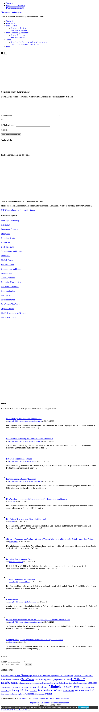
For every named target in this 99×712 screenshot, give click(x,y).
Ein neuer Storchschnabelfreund (19, 459)
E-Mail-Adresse (8, 125)
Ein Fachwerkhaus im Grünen (13, 313)
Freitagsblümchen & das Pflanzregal (21, 479)
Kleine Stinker (12, 599)
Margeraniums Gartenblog (11, 12)
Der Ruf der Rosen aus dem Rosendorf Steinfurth (26, 519)
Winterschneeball (84, 690)
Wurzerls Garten (7, 264)
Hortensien (46, 683)
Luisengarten (6, 273)
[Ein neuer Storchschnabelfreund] (8, 457)
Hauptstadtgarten (8, 291)
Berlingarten (6, 295)
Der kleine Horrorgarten (11, 282)
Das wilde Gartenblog (10, 286)
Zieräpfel (47, 693)
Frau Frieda (5, 256)
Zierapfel (30, 693)
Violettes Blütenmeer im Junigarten (20, 579)
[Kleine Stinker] (8, 598)
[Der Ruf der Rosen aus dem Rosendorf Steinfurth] (8, 517)
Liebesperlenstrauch (38, 687)
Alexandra (24, 698)
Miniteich (56, 686)
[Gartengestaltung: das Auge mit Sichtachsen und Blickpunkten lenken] (8, 638)
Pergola (82, 687)
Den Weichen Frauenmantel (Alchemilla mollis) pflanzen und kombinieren (36, 499)
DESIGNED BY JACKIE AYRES (15, 710)
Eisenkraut (6, 679)
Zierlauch (38, 694)
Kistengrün (5, 225)
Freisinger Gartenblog (10, 220)
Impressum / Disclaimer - (40, 703)
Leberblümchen (5, 687)
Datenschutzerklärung (60, 703)
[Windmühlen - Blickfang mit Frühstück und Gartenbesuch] (8, 437)
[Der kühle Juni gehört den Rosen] (8, 557)
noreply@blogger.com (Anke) (19, 582)
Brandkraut (61, 675)
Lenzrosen (14, 687)
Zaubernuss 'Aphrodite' (18, 694)
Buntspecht (69, 676)
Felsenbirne (16, 679)
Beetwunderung (7, 247)
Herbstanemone (37, 683)
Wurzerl (12, 521)
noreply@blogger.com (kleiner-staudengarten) (25, 421)
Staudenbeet (33, 691)
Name (4, 120)
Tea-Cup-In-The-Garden (11, 304)
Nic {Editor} (13, 542)
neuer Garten (72, 686)
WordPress (54, 698)
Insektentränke (82, 683)
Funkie (69, 679)
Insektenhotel (70, 683)
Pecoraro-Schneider (16, 562)
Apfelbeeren (43, 675)
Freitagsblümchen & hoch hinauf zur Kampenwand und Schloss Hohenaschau (38, 619)
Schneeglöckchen (19, 690)
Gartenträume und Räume (11, 251)
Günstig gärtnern (8, 278)
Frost (36, 680)
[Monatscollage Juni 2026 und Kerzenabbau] (8, 417)
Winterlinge (68, 690)
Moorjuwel (5, 234)
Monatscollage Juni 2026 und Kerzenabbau (24, 419)
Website (4, 130)
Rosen (88, 687)
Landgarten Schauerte (10, 229)
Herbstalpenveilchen (23, 683)
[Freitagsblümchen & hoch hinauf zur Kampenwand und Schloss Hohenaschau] (8, 618)
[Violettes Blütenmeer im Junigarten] (8, 577)
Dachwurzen (87, 675)
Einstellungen (83, 707)
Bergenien (53, 675)
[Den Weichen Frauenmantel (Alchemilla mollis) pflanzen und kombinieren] (8, 497)
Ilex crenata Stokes (57, 683)
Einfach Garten (7, 260)
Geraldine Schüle (8, 238)
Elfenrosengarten (8, 300)
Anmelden (64, 698)
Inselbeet (92, 682)
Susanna (12, 501)
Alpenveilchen (8, 675)
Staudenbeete (45, 690)
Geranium (78, 679)
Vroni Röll (5, 242)
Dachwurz (77, 676)
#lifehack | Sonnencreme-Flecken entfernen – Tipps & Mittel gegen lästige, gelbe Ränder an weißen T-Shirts (50, 539)
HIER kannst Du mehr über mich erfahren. (18, 210)
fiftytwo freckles (7, 308)
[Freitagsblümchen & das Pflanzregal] (8, 477)
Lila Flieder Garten (8, 317)
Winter (58, 690)
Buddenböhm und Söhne (11, 269)
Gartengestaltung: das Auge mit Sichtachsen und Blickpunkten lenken (34, 640)
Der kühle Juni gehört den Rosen (19, 559)
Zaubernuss (5, 694)
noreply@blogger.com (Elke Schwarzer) (23, 461)
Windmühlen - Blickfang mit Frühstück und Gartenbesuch (29, 439)
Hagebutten (8, 682)
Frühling (43, 679)
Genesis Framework (40, 698)
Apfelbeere (33, 676)
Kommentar (6, 116)
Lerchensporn (23, 687)
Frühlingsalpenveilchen (56, 679)
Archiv (4, 662)
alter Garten (22, 675)
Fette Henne (27, 679)
